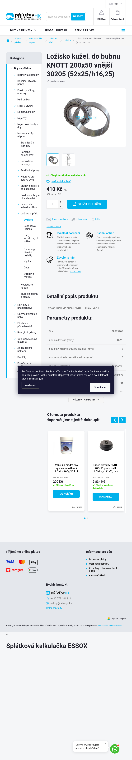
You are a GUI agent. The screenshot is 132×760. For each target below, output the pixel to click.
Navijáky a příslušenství (24, 306)
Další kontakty (54, 608)
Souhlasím (100, 387)
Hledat (78, 16)
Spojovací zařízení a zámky (27, 340)
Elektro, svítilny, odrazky (26, 92)
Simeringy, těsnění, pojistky (30, 252)
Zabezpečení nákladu (24, 349)
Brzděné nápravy (30, 170)
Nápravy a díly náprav (25, 135)
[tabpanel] (66, 471)
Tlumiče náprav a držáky (29, 295)
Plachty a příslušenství (24, 325)
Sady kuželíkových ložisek (31, 238)
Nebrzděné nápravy (27, 163)
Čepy (26, 267)
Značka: (54, 226)
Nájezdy (22, 118)
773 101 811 (75, 271)
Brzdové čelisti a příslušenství (30, 187)
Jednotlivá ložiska (30, 227)
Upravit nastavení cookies (110, 625)
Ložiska (28, 219)
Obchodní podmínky (99, 564)
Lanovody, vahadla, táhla (29, 206)
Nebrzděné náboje (27, 286)
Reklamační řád (97, 575)
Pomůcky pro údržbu (24, 365)
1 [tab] (84, 518)
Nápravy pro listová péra (27, 178)
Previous (114, 420)
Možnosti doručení (61, 181)
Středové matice (29, 275)
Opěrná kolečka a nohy (27, 315)
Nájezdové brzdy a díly (27, 126)
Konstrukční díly (26, 111)
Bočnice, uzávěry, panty (27, 82)
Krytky (27, 261)
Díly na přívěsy (22, 68)
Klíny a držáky (25, 105)
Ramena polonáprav (27, 153)
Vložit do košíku (89, 204)
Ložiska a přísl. (29, 213)
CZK (116, 4)
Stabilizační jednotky (27, 144)
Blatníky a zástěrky (28, 74)
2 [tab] (87, 518)
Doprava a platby (97, 559)
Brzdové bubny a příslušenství (30, 197)
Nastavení (30, 385)
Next (122, 420)
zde (41, 378)
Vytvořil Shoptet (119, 618)
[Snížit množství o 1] (60, 206)
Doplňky (22, 357)
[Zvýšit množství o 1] (60, 202)
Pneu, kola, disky (26, 332)
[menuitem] (23, 30)
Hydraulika (23, 99)
